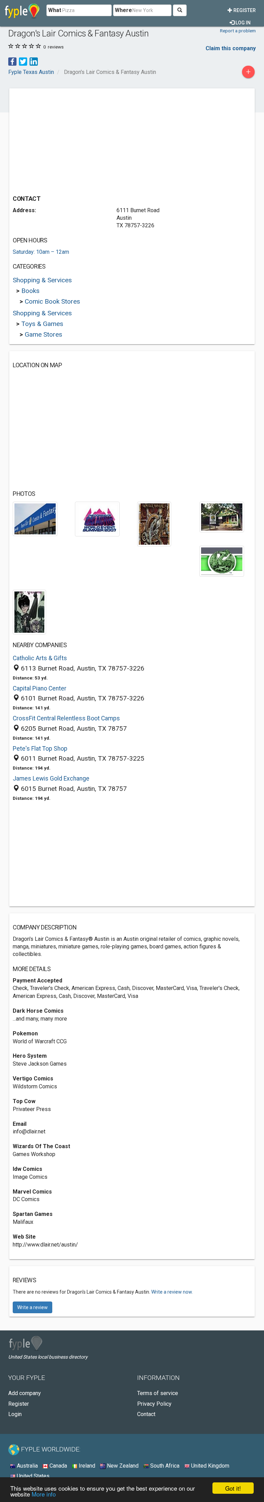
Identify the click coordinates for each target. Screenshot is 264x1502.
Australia (26, 1465)
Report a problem (238, 30)
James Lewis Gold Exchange (51, 778)
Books (30, 291)
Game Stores (43, 334)
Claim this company (231, 48)
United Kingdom (209, 1465)
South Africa (164, 1465)
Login (15, 1414)
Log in (242, 22)
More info (44, 1494)
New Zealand (122, 1465)
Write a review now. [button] (172, 1292)
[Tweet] (23, 61)
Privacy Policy (154, 1404)
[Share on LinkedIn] (34, 61)
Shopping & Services (42, 280)
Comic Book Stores (52, 301)
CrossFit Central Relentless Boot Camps (66, 718)
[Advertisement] (70, 140)
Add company (24, 1393)
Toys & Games (42, 324)
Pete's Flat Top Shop (40, 748)
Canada (57, 1465)
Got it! (233, 1488)
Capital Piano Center (39, 688)
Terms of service (157, 1393)
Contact (146, 1414)
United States (32, 1476)
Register (244, 10)
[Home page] (22, 10)
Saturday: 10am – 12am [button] (41, 252)
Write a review (32, 1307)
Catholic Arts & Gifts (40, 658)
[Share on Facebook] (12, 61)
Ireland (86, 1465)
